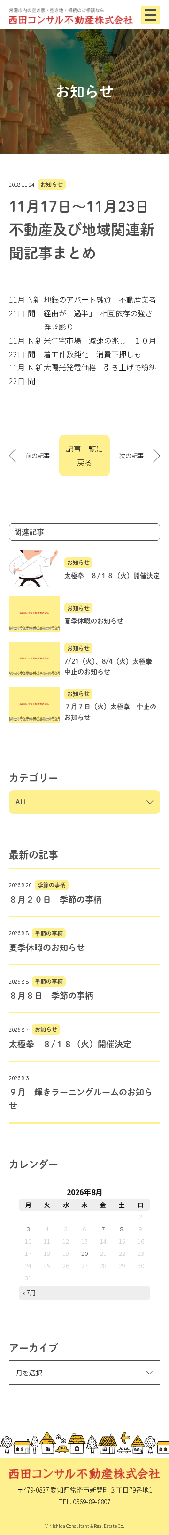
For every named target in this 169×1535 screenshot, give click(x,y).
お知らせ (51, 184)
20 (84, 1253)
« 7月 (29, 1292)
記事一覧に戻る (84, 455)
